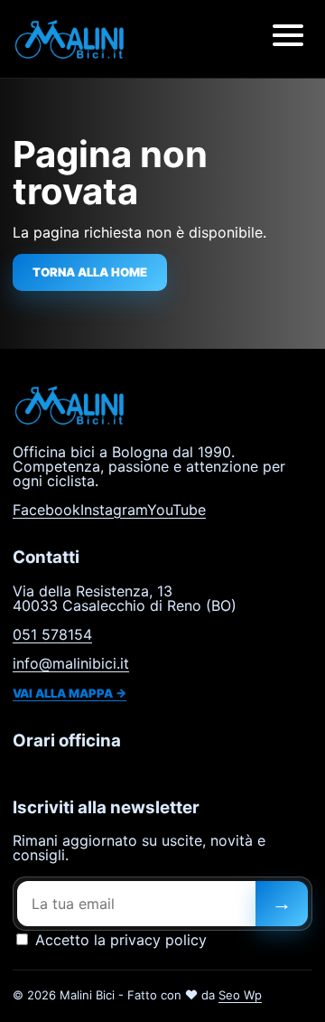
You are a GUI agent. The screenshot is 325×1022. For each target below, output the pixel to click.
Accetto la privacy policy (119, 940)
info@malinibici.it (71, 663)
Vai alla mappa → (69, 693)
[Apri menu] (288, 38)
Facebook (46, 510)
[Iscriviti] (281, 903)
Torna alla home (89, 272)
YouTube (176, 510)
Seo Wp (240, 995)
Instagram (113, 510)
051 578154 (52, 634)
